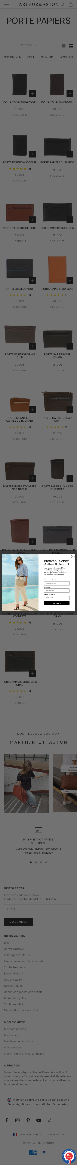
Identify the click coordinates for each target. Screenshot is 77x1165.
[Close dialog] (72, 556)
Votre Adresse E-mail (50, 580)
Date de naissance (49, 594)
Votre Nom (47, 587)
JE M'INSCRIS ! (57, 603)
